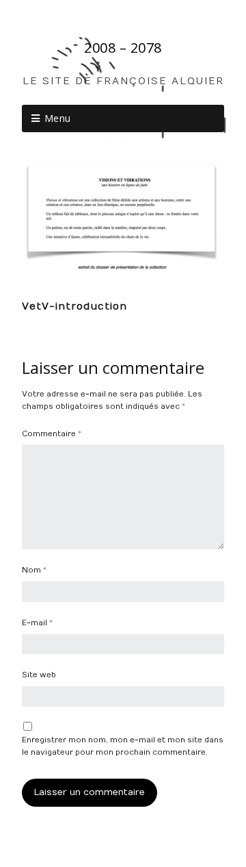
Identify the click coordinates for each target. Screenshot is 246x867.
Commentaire (51, 433)
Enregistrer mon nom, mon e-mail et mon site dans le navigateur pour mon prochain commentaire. (122, 746)
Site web (39, 674)
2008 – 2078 (123, 47)
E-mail (37, 622)
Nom (34, 570)
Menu (57, 118)
